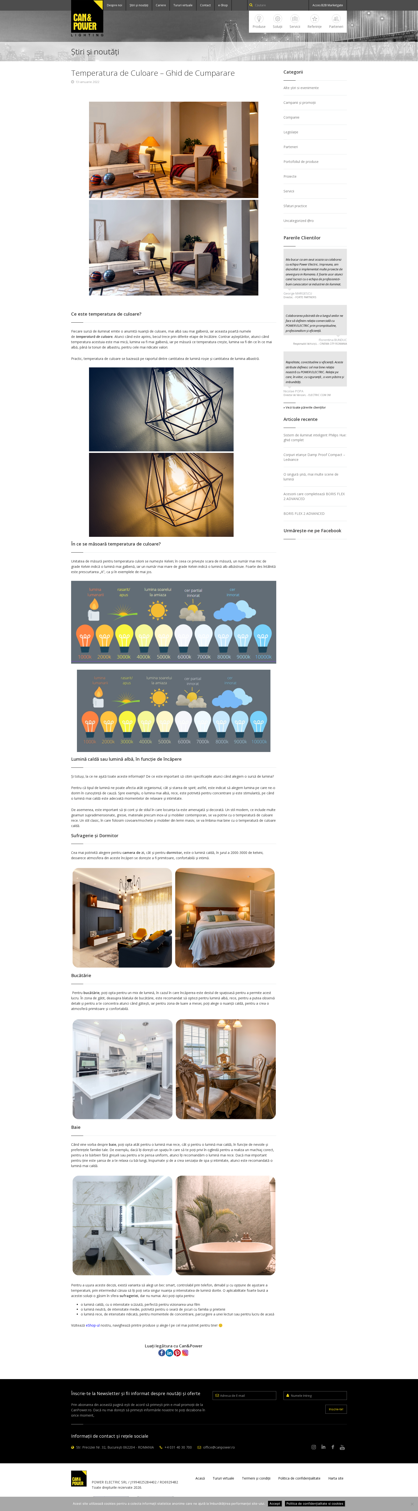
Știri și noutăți (139, 5)
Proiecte (290, 176)
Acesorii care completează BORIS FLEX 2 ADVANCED (314, 496)
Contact (205, 5)
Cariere (161, 5)
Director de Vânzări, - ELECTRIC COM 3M (307, 395)
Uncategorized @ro (299, 220)
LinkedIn (323, 1447)
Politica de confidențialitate (299, 1478)
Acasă (200, 1478)
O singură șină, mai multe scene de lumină (311, 476)
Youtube (342, 1447)
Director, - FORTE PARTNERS (300, 297)
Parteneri (336, 26)
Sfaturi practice (295, 206)
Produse (259, 26)
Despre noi (114, 5)
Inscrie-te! (336, 1409)
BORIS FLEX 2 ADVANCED (304, 513)
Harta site (335, 1478)
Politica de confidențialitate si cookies (314, 1503)
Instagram (314, 1447)
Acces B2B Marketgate (328, 5)
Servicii (295, 26)
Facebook (333, 1447)
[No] (412, 1504)
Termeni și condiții (256, 1478)
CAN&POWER (87, 18)
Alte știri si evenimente (301, 87)
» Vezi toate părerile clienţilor (305, 407)
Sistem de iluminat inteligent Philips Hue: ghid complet (315, 437)
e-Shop (223, 5)
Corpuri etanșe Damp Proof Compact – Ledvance (314, 457)
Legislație (291, 132)
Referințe (314, 26)
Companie (291, 117)
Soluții (277, 26)
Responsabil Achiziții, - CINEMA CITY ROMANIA (320, 343)
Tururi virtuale (183, 5)
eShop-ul (93, 1325)
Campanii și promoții (300, 102)
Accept (274, 1503)
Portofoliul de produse (301, 161)
